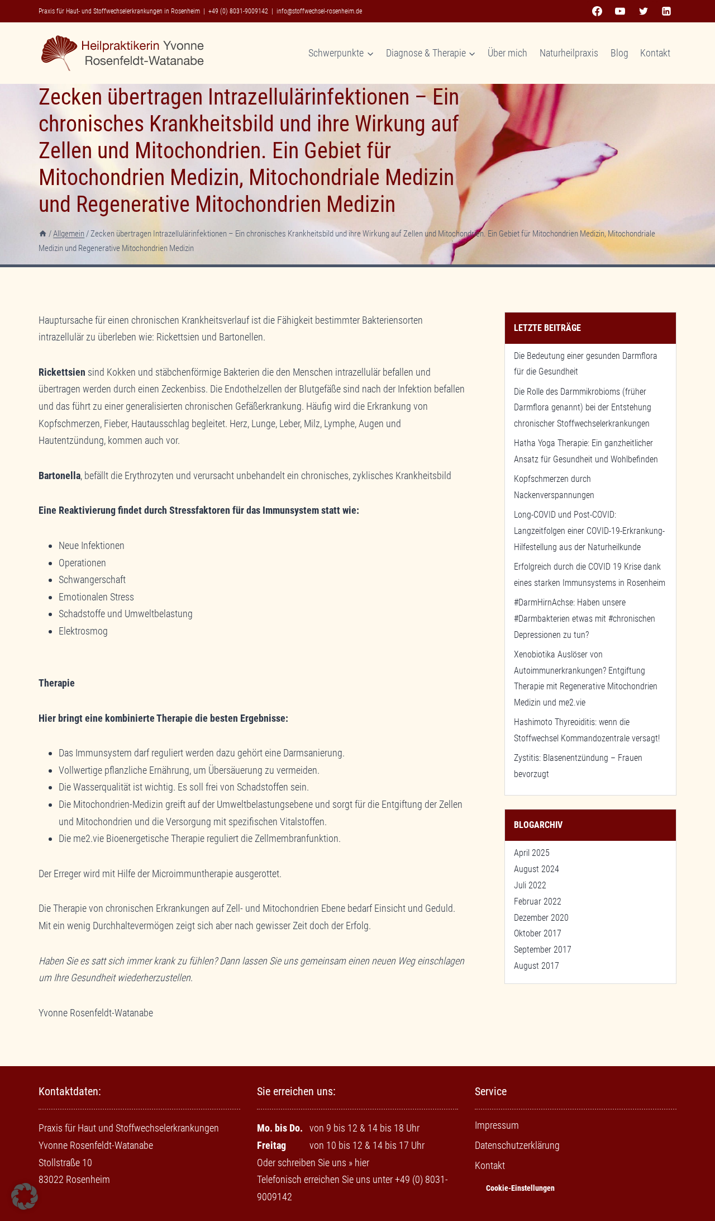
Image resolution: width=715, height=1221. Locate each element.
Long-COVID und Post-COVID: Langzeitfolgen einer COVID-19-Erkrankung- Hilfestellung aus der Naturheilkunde (589, 530)
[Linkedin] (666, 11)
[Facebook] (597, 11)
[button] (24, 1196)
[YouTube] (620, 11)
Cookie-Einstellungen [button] (520, 1188)
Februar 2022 (537, 901)
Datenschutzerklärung (517, 1145)
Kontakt (655, 53)
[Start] (43, 234)
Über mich (507, 53)
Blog (619, 53)
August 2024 (536, 869)
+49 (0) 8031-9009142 (238, 11)
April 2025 (532, 853)
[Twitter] (643, 11)
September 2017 (542, 949)
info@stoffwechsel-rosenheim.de (319, 11)
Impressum (497, 1125)
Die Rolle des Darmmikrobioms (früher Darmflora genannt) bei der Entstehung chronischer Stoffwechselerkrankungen (582, 407)
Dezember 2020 (541, 917)
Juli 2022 (530, 885)
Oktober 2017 (537, 933)
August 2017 (536, 965)
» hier (359, 1162)
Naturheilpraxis (569, 53)
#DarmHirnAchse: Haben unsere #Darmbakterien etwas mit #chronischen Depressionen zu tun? (584, 618)
